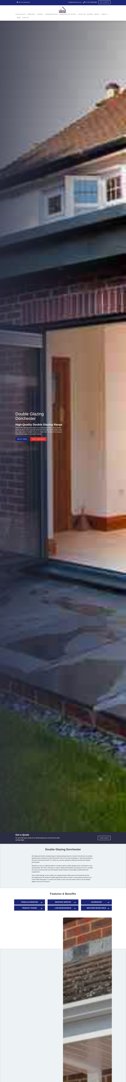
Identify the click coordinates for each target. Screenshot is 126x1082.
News (19, 17)
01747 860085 (91, 2)
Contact (25, 17)
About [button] (104, 14)
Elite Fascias (40, 875)
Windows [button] (31, 14)
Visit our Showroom (24, 2)
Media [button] (96, 14)
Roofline (82, 14)
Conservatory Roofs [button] (67, 14)
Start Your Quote (38, 439)
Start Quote (104, 838)
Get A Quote (104, 2)
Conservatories (51, 14)
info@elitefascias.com (75, 2)
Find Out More (22, 439)
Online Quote (20, 14)
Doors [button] (39, 14)
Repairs (90, 14)
